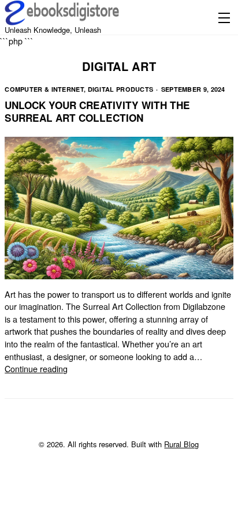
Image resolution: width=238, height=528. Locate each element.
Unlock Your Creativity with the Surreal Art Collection (97, 111)
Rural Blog (181, 444)
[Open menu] (221, 17)
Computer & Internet (44, 89)
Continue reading (36, 368)
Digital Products (121, 89)
